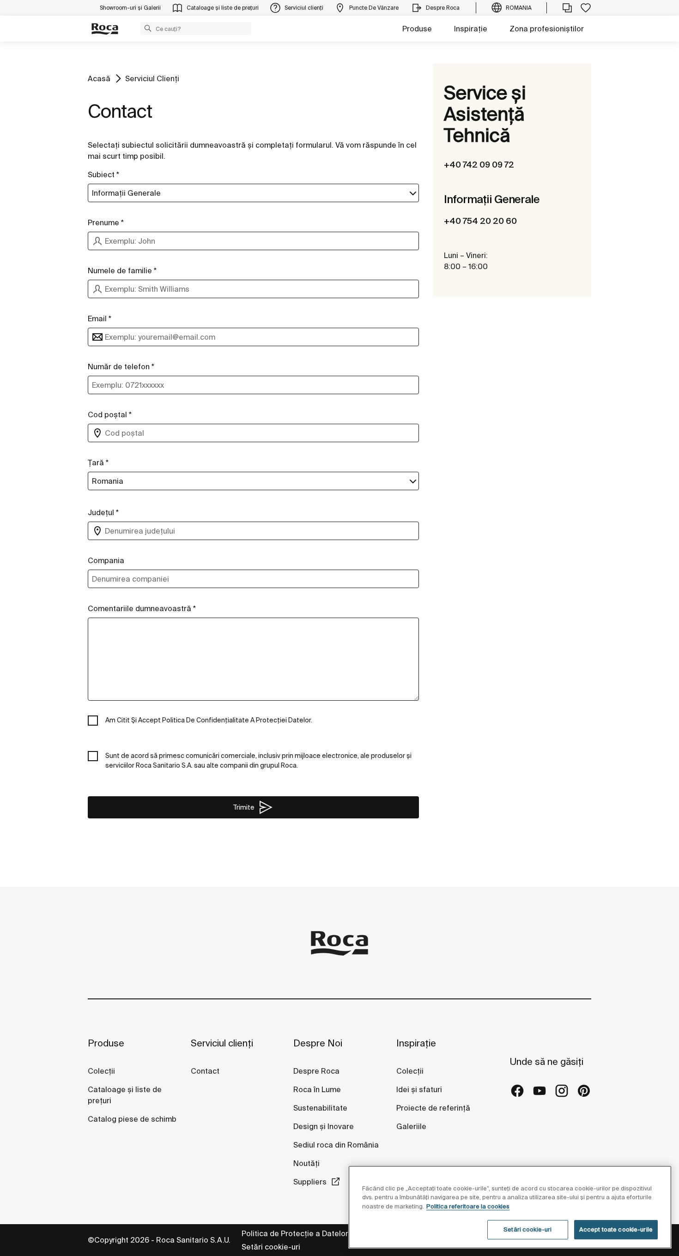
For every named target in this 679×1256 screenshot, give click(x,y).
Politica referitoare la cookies (467, 1206)
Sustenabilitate (320, 1108)
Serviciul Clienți (152, 78)
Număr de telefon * (121, 366)
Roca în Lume (317, 1089)
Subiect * (103, 174)
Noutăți (307, 1163)
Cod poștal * (110, 414)
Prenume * (106, 222)
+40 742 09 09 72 (479, 164)
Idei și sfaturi (419, 1089)
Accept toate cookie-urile (616, 1229)
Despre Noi (317, 1043)
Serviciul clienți (222, 1043)
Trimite (244, 807)
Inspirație (470, 28)
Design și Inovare (323, 1126)
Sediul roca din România (336, 1145)
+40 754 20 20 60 (480, 221)
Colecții (101, 1071)
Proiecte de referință (433, 1108)
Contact (205, 1071)
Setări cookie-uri (271, 1247)
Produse (417, 28)
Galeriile (411, 1126)
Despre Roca (316, 1071)
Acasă (99, 78)
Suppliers (310, 1182)
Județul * (103, 512)
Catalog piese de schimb (132, 1119)
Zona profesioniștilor (546, 28)
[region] (510, 1207)
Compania (106, 560)
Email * (99, 318)
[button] (147, 28)
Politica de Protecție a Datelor (296, 1233)
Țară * (98, 462)
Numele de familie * (122, 270)
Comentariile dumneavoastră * (142, 608)
